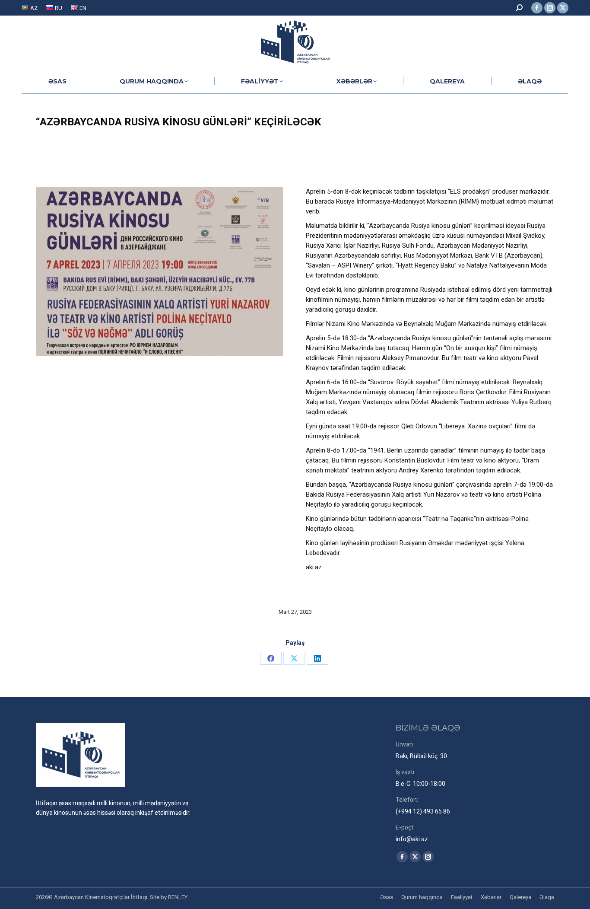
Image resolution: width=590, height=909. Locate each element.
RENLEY (177, 897)
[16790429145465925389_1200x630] (159, 271)
